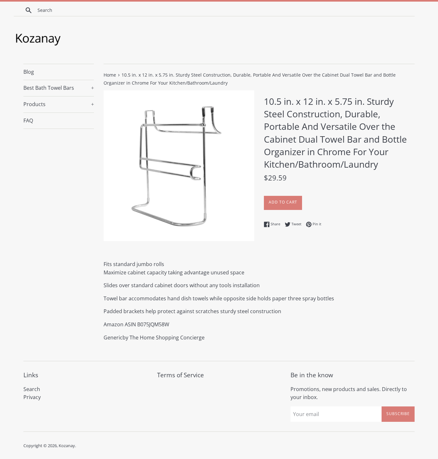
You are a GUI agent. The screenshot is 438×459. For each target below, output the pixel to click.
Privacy (32, 397)
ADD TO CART (283, 202)
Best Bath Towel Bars (58, 87)
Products (58, 104)
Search (31, 389)
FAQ (28, 120)
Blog (28, 71)
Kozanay (67, 445)
